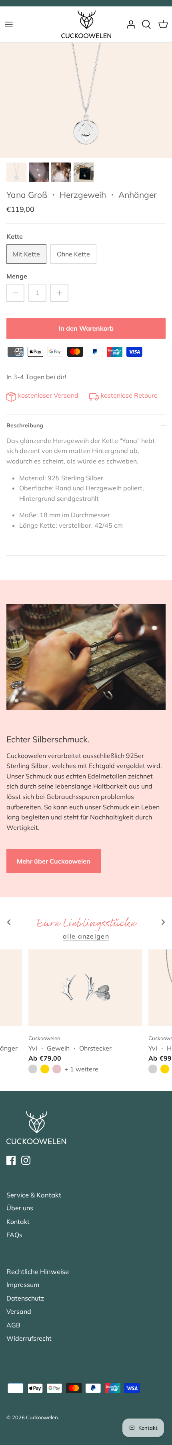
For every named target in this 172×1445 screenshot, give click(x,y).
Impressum (22, 1284)
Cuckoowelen (42, 1417)
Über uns (19, 1208)
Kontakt (18, 1221)
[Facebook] (11, 1160)
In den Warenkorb (86, 328)
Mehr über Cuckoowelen (53, 861)
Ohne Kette (73, 254)
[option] (86, 100)
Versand (18, 1311)
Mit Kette (26, 254)
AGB (13, 1325)
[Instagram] (25, 1160)
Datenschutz (25, 1298)
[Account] (129, 24)
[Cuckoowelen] (86, 24)
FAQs (14, 1235)
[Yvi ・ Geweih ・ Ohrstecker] (85, 987)
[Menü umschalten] (9, 24)
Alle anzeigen (86, 936)
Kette (14, 236)
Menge (16, 276)
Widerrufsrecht (29, 1338)
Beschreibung (24, 425)
